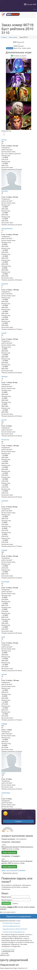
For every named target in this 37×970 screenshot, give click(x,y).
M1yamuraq (5, 440)
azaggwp (4, 550)
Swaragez (4, 376)
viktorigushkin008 (6, 228)
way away (4, 191)
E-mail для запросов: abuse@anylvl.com (14, 932)
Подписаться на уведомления (18, 916)
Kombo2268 (5, 582)
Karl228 (3, 333)
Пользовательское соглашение (11, 923)
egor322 (4, 674)
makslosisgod (5, 793)
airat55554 (4, 501)
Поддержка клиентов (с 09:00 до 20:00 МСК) (15, 929)
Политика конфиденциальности (12, 926)
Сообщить (18, 821)
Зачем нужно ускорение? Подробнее (13, 870)
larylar (3, 773)
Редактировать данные (10, 873)
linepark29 (4, 284)
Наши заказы (13, 37)
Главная (4, 37)
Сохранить (6, 903)
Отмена (15, 903)
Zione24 (4, 140)
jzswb (3, 637)
